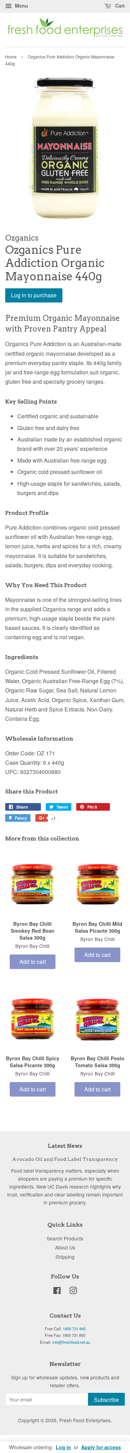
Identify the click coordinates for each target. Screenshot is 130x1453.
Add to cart (32, 962)
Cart (119, 5)
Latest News (65, 1146)
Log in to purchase (34, 295)
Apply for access (101, 1447)
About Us (65, 1247)
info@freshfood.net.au (71, 1342)
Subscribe (106, 1400)
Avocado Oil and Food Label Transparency (65, 1159)
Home (11, 56)
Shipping (65, 1256)
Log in (63, 1447)
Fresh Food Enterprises (85, 1420)
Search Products (65, 1238)
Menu (21, 5)
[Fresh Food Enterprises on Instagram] (73, 1291)
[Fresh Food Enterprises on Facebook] (57, 1291)
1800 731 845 (74, 1328)
